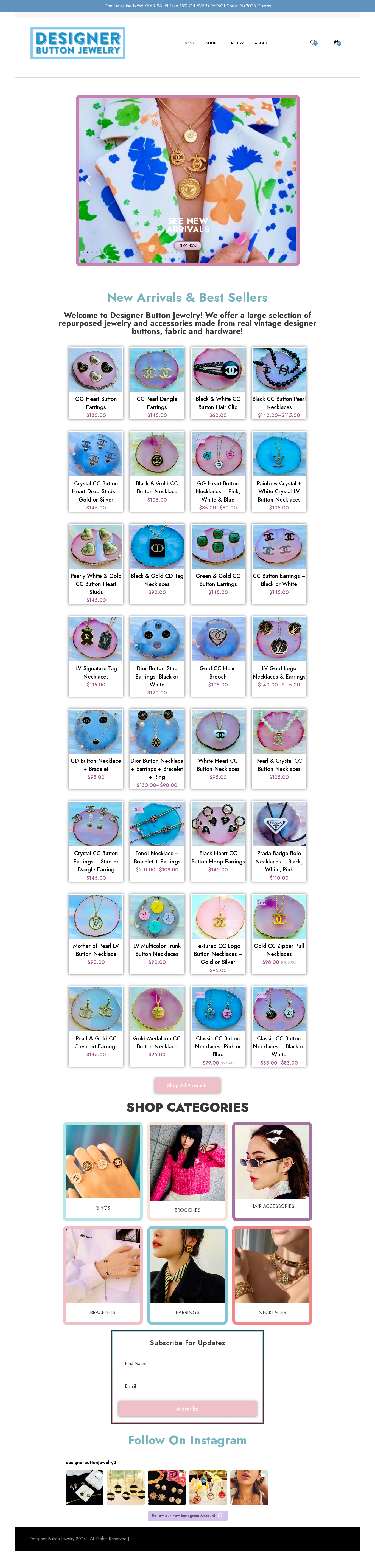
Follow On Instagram (187, 1440)
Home (189, 43)
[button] (88, 180)
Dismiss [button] (264, 6)
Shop (211, 43)
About (261, 43)
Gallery (235, 43)
